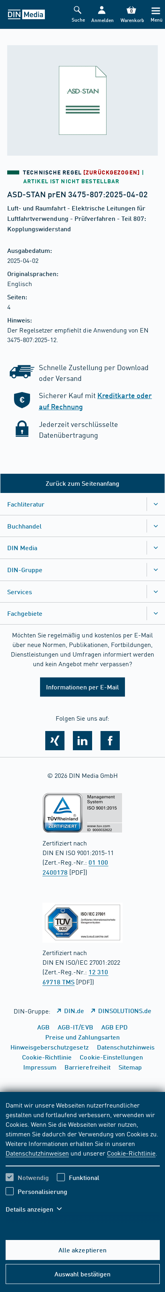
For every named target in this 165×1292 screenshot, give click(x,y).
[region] (83, 1162)
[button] (101, 14)
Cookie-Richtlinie (131, 1152)
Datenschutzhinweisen (37, 1152)
